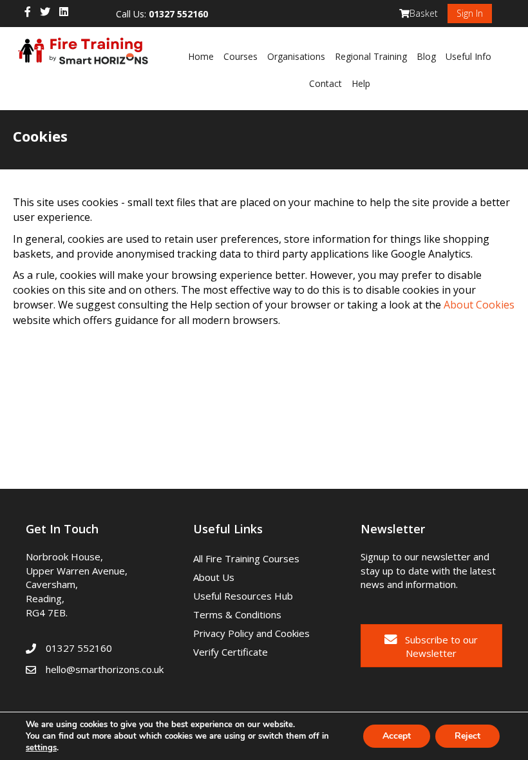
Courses (240, 56)
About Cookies (479, 305)
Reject (467, 736)
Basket (424, 13)
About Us (213, 577)
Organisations (296, 56)
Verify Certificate (230, 651)
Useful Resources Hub (243, 595)
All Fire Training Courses (246, 558)
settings (41, 748)
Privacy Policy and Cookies (251, 633)
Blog (426, 56)
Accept (396, 736)
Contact (325, 83)
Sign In (470, 13)
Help (361, 83)
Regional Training (371, 56)
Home (201, 56)
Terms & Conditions (237, 614)
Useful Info (468, 56)
